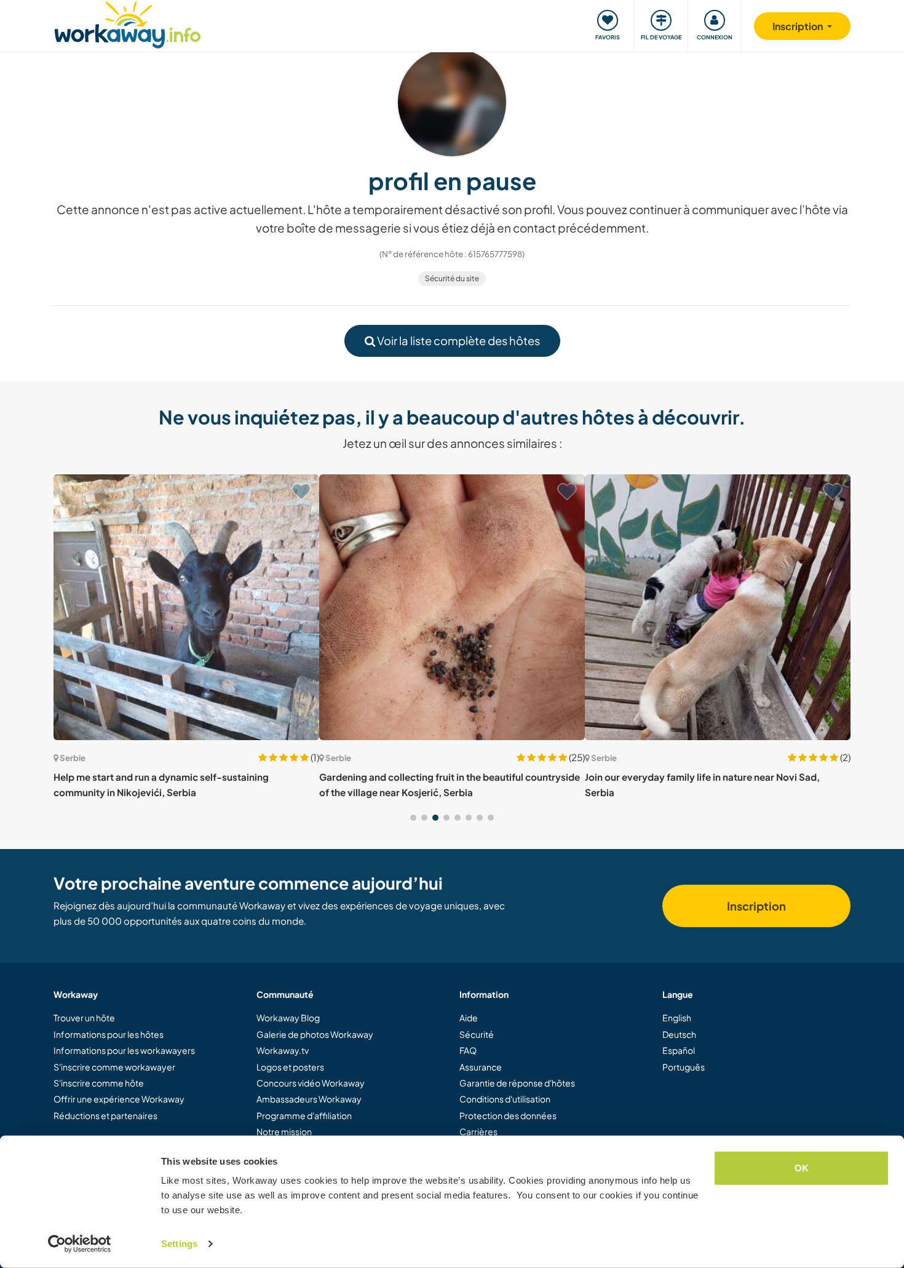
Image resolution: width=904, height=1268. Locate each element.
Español (678, 1050)
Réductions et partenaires (105, 1115)
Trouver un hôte (84, 1017)
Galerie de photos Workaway (314, 1034)
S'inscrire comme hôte (99, 1082)
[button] (413, 818)
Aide (468, 1017)
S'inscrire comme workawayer (114, 1066)
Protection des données (508, 1115)
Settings (179, 1243)
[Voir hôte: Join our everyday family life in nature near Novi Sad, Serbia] (717, 607)
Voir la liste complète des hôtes (457, 340)
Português (683, 1066)
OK (802, 1168)
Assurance (480, 1066)
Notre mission (284, 1131)
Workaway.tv (282, 1050)
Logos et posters (290, 1066)
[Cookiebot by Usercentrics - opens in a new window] (79, 1244)
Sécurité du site (452, 278)
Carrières (478, 1131)
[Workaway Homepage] (128, 23)
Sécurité (476, 1034)
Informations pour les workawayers (124, 1050)
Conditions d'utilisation (504, 1098)
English (676, 1017)
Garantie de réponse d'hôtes (517, 1082)
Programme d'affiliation (304, 1115)
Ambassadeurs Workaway (309, 1098)
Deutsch (679, 1034)
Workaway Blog (288, 1017)
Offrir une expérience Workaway (119, 1098)
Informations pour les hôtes (109, 1034)
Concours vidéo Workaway (310, 1082)
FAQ (468, 1050)
